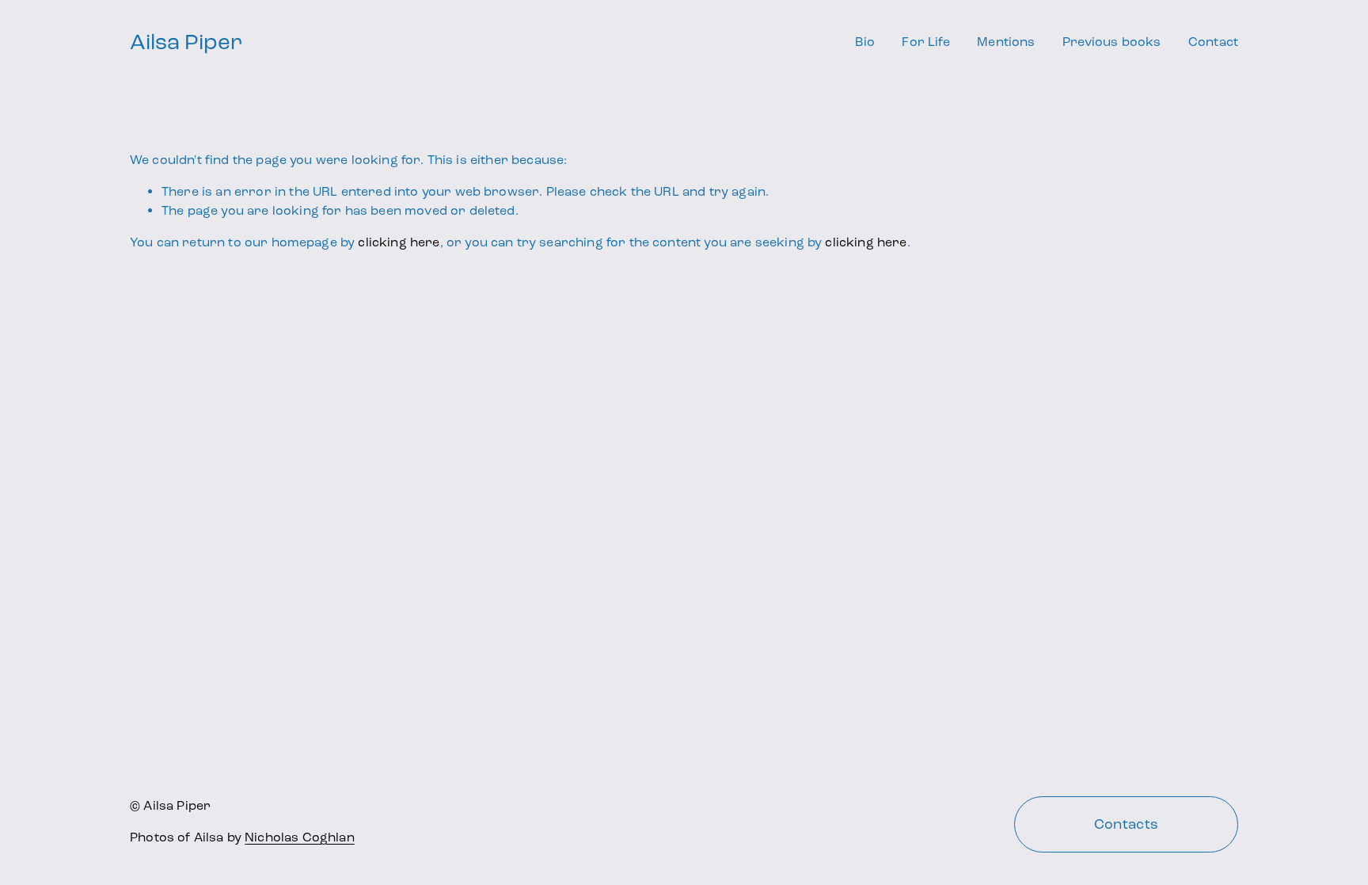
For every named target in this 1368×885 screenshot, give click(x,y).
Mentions (1006, 41)
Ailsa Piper (186, 42)
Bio (864, 41)
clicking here (398, 242)
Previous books (1111, 41)
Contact (1213, 41)
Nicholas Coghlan (300, 837)
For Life (925, 41)
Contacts (1126, 824)
